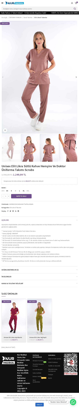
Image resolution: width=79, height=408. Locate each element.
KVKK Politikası (53, 362)
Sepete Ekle (21, 196)
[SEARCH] (74, 9)
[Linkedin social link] (16, 211)
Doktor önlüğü (37, 376)
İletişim (50, 375)
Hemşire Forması (38, 361)
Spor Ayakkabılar (39, 380)
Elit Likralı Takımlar (40, 17)
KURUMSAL (51, 355)
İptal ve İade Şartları (54, 359)
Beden (4, 188)
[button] (73, 402)
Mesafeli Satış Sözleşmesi (52, 370)
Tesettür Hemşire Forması (39, 364)
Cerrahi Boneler (38, 369)
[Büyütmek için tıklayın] (5, 130)
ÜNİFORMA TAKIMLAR (15, 17)
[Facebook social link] (8, 211)
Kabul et (39, 404)
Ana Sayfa (5, 17)
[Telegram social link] (18, 211)
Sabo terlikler (37, 373)
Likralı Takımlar (28, 17)
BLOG (50, 378)
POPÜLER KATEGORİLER (37, 356)
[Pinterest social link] (13, 211)
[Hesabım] (72, 3)
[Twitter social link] (10, 211)
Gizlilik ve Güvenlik (54, 366)
